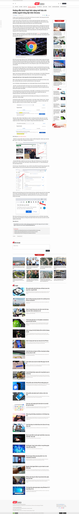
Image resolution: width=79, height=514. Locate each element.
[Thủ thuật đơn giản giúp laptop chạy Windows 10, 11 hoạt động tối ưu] (19, 491)
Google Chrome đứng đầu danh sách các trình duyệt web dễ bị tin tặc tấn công (27, 230)
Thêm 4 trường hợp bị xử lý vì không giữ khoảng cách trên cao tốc (60, 280)
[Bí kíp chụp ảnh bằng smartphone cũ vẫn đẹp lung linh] (19, 417)
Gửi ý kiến (47, 250)
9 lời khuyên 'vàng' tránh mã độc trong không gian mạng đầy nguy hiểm (37, 446)
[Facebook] (1, 21)
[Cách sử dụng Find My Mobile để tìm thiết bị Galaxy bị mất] (19, 333)
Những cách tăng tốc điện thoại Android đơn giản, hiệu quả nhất (37, 477)
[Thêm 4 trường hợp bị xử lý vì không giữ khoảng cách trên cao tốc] (60, 274)
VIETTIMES (39, 3)
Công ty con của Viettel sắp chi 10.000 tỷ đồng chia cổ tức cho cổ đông (18, 280)
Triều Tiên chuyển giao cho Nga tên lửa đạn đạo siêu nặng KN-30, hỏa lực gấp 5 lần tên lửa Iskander (57, 33)
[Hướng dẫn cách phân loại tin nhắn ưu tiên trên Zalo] (19, 396)
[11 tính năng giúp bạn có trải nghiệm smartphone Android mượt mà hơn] (63, 117)
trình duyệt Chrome (22, 136)
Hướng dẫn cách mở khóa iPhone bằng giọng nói (37, 382)
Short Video (45, 6)
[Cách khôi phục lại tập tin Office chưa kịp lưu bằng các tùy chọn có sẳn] (19, 354)
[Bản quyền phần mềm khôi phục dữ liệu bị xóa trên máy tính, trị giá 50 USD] (63, 92)
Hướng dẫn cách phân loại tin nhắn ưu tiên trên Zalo (37, 393)
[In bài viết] (44, 15)
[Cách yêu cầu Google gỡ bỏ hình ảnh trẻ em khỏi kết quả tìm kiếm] (19, 407)
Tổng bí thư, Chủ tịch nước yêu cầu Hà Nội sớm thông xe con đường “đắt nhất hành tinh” (32, 267)
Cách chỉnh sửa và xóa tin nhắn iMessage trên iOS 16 (37, 362)
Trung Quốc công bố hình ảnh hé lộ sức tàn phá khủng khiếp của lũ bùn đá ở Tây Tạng (46, 267)
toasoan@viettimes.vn (61, 504)
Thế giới (49, 6)
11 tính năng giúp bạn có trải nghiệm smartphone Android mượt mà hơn (56, 118)
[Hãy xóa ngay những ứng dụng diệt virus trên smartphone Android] (19, 459)
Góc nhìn (20, 6)
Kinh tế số (25, 6)
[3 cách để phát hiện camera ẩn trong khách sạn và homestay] (19, 375)
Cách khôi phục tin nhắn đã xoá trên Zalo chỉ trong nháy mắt (37, 425)
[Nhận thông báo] (58, 3)
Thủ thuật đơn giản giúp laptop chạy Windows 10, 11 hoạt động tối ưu (38, 488)
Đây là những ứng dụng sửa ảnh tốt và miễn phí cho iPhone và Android (56, 106)
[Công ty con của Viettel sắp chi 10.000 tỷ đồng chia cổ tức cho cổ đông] (19, 274)
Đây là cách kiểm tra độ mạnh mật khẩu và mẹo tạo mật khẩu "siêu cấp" (38, 435)
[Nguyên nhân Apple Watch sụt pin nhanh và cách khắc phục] (19, 470)
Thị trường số (39, 6)
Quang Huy (15, 15)
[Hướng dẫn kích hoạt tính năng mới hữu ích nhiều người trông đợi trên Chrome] (63, 98)
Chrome (38, 33)
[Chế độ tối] (60, 3)
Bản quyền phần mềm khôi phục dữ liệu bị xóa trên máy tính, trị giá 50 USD (56, 93)
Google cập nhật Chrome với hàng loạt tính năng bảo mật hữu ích (25, 233)
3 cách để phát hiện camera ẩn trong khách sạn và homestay (37, 372)
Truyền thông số (63, 6)
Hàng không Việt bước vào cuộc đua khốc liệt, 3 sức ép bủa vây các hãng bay (19, 267)
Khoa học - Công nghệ (32, 6)
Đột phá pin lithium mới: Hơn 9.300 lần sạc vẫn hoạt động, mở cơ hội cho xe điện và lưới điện (57, 70)
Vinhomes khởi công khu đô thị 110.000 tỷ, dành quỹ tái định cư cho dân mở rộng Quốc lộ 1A (46, 280)
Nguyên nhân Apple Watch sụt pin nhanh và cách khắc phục (37, 467)
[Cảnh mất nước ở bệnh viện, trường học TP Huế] (59, 53)
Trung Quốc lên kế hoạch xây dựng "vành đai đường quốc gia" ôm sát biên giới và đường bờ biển (57, 84)
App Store (60, 513)
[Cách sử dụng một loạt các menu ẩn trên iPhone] (19, 344)
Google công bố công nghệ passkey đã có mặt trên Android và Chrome (26, 231)
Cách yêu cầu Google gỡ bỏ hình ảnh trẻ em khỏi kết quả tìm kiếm (37, 404)
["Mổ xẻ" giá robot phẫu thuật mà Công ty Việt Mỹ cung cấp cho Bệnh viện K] (59, 40)
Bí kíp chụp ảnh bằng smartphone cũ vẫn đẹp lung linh (37, 414)
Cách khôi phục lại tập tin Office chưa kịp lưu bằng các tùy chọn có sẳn (37, 351)
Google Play (64, 513)
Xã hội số (16, 6)
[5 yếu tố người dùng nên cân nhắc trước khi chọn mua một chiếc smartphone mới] (63, 111)
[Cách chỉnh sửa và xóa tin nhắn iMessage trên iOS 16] (19, 365)
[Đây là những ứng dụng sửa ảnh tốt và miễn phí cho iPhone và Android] (63, 105)
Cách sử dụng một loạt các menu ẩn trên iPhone (37, 340)
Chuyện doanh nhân (55, 6)
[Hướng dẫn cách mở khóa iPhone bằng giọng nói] (19, 386)
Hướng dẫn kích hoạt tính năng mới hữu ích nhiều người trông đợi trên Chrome (56, 99)
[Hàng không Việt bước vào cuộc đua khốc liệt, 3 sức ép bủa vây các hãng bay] (19, 261)
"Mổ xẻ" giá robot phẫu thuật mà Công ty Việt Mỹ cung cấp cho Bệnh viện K (57, 46)
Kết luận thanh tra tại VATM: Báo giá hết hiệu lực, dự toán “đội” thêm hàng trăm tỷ (60, 267)
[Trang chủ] (13, 7)
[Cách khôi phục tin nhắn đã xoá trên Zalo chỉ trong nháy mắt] (19, 428)
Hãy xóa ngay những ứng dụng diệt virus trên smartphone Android (36, 456)
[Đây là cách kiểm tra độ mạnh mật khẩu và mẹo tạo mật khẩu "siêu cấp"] (19, 438)
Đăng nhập (64, 3)
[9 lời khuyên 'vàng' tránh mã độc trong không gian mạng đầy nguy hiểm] (19, 449)
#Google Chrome (19, 236)
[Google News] (48, 15)
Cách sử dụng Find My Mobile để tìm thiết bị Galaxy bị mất (38, 330)
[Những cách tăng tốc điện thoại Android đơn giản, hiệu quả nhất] (19, 480)
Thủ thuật (15, 285)
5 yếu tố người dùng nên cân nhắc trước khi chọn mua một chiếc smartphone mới (56, 111)
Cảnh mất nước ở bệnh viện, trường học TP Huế (57, 58)
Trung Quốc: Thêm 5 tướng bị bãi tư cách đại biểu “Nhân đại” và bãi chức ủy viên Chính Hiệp (32, 280)
